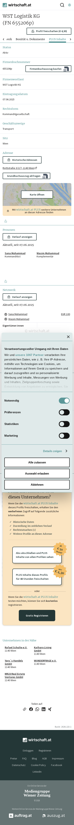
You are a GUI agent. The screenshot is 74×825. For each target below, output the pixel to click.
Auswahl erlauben (37, 473)
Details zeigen (52, 451)
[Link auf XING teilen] (50, 709)
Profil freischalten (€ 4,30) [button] (51, 31)
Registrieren (45, 750)
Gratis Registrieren (37, 615)
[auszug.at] (53, 817)
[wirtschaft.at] (17, 5)
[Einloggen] (69, 5)
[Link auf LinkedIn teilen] (43, 709)
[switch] (64, 412)
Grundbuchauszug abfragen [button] (23, 176)
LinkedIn (37, 771)
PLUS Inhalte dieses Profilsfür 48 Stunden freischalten (39, 574)
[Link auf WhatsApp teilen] (37, 709)
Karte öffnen (37, 194)
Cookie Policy (38, 765)
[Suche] (62, 5)
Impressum (58, 758)
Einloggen (28, 750)
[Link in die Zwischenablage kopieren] (24, 709)
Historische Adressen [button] (24, 160)
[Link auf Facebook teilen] (31, 709)
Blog (34, 758)
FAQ (24, 758)
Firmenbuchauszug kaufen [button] (45, 69)
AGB (44, 758)
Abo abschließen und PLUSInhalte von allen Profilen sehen (39, 553)
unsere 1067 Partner (29, 355)
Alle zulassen (37, 462)
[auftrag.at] (20, 817)
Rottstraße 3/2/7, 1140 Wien (18, 168)
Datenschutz (19, 765)
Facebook (56, 765)
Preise (13, 758)
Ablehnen (37, 484)
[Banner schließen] (68, 336)
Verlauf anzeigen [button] (22, 236)
